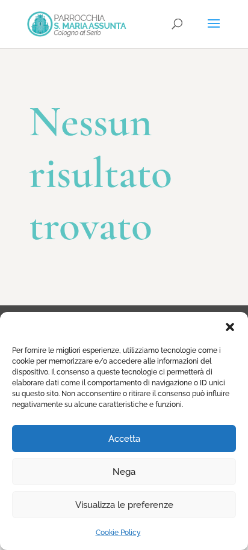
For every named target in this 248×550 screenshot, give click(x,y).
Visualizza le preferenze (124, 505)
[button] (230, 327)
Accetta (124, 438)
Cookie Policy (118, 532)
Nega (124, 471)
